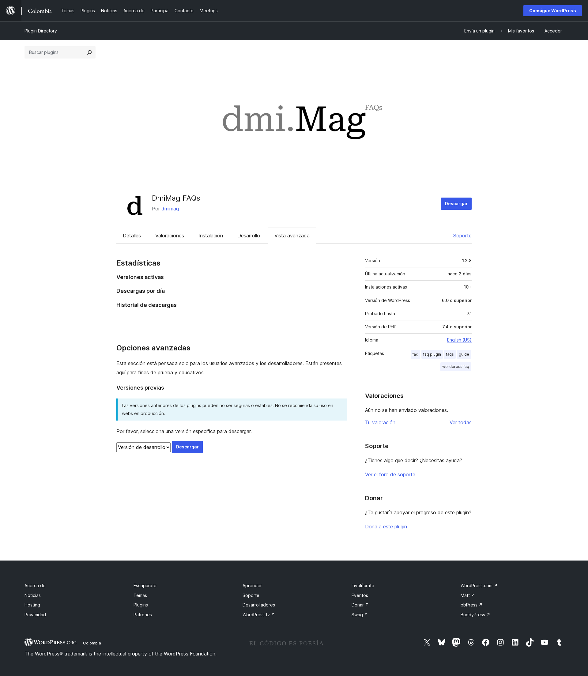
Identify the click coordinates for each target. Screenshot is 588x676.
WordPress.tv (259, 614)
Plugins (141, 604)
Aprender (252, 585)
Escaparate (145, 585)
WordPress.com (479, 585)
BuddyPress (475, 614)
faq (415, 354)
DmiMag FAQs (176, 198)
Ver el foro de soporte (390, 474)
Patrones (143, 614)
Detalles (132, 235)
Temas (140, 595)
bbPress (472, 604)
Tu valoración (380, 422)
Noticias (32, 595)
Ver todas (461, 422)
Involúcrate (363, 585)
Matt (468, 595)
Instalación (210, 235)
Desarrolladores (259, 604)
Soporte (462, 235)
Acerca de (35, 585)
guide (464, 354)
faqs (450, 354)
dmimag (170, 209)
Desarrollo (248, 235)
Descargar (456, 203)
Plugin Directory (40, 30)
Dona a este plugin (386, 526)
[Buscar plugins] (89, 52)
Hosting (32, 604)
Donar (360, 604)
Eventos (360, 595)
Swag (360, 614)
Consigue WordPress (552, 10)
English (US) (459, 339)
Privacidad (35, 614)
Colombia (92, 642)
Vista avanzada (292, 235)
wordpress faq (455, 366)
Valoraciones (169, 235)
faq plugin (432, 354)
